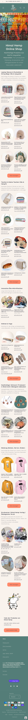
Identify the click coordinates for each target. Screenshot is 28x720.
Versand (11, 714)
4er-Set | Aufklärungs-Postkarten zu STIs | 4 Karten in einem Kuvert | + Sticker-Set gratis (20, 574)
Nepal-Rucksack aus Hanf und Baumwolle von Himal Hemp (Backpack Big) (19, 98)
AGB (6, 714)
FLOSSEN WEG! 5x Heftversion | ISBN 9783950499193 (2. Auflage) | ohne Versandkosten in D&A (7, 545)
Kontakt (5, 674)
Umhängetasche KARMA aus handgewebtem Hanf (7, 208)
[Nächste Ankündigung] (25, 1)
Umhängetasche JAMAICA (19, 272)
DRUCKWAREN (7, 646)
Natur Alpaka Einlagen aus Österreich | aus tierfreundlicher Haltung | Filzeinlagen (20, 368)
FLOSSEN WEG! (19, 662)
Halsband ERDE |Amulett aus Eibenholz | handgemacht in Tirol (7, 431)
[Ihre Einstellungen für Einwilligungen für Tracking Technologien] (26, 718)
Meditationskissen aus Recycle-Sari (19, 346)
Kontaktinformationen (19, 714)
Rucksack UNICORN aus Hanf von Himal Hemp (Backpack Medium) (20, 165)
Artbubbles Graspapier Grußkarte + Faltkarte (6, 573)
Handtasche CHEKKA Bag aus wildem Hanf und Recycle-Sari (6, 251)
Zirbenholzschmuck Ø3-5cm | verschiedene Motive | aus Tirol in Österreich (20, 410)
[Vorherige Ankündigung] (2, 1)
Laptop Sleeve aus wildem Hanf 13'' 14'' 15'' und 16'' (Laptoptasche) (20, 120)
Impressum (14, 716)
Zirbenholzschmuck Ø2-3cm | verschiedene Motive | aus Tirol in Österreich (7, 410)
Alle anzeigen (14, 175)
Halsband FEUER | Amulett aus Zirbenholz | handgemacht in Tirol (20, 431)
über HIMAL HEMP (8, 653)
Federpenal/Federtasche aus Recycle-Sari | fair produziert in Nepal (19, 228)
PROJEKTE (6, 657)
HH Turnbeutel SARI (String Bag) (7, 120)
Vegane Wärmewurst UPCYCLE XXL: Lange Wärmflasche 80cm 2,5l (19, 310)
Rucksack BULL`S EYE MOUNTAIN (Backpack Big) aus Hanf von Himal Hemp (7, 143)
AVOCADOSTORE (11, 630)
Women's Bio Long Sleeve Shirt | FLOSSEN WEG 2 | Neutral (19, 498)
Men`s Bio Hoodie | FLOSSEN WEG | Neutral (7, 498)
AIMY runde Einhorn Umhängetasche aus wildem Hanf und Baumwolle (7, 228)
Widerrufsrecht (22, 712)
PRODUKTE (6, 643)
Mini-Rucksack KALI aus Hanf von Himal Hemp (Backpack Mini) (19, 143)
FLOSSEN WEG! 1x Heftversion (18, 544)
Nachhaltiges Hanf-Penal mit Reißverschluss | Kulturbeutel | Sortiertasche (20, 251)
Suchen (5, 671)
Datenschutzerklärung (12, 712)
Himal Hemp (13, 710)
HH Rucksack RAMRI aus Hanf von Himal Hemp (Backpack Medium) (6, 165)
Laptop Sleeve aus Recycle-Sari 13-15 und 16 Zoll (7, 98)
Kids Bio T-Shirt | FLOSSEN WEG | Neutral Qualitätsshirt (7, 475)
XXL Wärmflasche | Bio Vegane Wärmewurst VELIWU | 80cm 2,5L (7, 310)
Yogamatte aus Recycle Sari (7, 345)
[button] (3, 8)
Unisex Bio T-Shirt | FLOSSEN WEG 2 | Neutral (20, 475)
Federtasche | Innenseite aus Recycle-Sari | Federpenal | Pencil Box (7, 274)
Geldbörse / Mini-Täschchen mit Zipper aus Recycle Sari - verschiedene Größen (20, 208)
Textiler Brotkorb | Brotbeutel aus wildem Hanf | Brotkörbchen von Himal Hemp (7, 368)
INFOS (4, 650)
